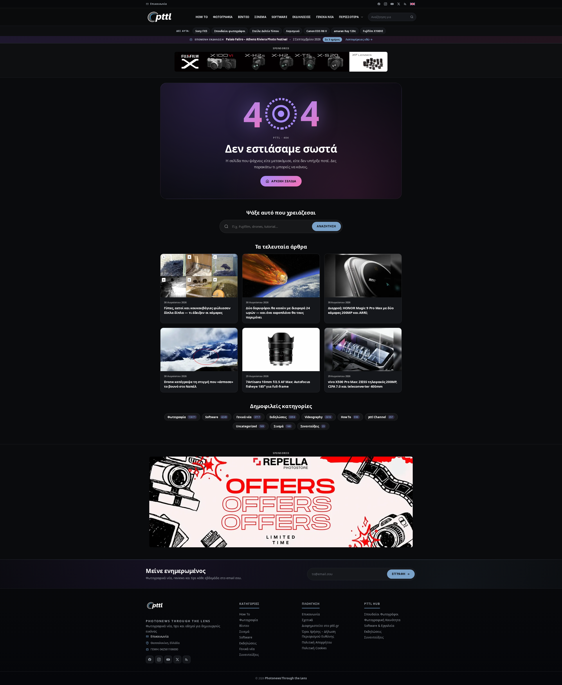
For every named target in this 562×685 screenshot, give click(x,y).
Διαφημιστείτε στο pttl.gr (320, 626)
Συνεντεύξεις (313, 426)
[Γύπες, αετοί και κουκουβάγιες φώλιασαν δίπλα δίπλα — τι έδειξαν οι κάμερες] (199, 275)
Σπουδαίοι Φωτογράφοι (381, 614)
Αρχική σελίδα (283, 181)
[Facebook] (379, 4)
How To (202, 17)
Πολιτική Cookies (314, 648)
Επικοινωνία (160, 636)
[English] (412, 4)
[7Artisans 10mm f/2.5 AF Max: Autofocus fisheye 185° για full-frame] (280, 349)
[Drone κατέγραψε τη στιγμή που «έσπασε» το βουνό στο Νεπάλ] (199, 349)
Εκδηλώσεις (301, 17)
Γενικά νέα (325, 17)
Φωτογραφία (223, 17)
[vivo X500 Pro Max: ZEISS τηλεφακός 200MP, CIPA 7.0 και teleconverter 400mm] (363, 349)
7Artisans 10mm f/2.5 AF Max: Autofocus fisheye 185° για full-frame (278, 384)
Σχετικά (307, 620)
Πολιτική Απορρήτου (317, 642)
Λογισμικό (292, 31)
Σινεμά (260, 17)
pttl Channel (380, 417)
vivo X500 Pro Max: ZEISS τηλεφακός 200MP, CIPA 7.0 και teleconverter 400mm (362, 384)
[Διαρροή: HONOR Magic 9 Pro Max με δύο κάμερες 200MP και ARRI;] (363, 275)
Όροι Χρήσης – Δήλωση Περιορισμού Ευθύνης (319, 633)
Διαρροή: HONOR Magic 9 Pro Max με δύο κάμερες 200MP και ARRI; (361, 310)
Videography (318, 417)
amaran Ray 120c (345, 31)
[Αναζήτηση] (412, 17)
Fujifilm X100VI (373, 31)
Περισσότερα (349, 17)
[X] (399, 4)
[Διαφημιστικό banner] (281, 62)
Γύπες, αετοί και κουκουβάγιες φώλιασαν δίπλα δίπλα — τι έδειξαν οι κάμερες (197, 310)
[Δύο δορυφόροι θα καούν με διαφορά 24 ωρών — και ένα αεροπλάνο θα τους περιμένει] (280, 275)
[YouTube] (392, 4)
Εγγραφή (398, 574)
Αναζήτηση (326, 226)
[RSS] (405, 4)
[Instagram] (385, 4)
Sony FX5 (201, 31)
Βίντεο (243, 17)
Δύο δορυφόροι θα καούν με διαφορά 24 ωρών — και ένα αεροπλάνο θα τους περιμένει (278, 312)
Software (279, 17)
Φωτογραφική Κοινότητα (382, 620)
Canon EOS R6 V (316, 31)
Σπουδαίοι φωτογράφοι (229, 31)
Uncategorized (250, 426)
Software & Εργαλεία (379, 626)
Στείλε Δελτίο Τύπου (265, 31)
